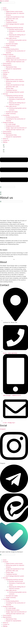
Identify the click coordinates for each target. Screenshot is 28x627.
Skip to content (4, 1)
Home (4, 8)
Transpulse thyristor (11, 22)
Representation (7, 65)
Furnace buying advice (12, 49)
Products (5, 9)
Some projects (7, 63)
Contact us (6, 72)
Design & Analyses (8, 54)
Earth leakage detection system (15, 24)
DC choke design (11, 56)
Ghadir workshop (11, 45)
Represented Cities (11, 67)
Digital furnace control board (14, 11)
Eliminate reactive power (16, 29)
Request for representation (13, 68)
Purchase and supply (12, 43)
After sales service (11, 38)
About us (5, 70)
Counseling (6, 47)
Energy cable (9, 20)
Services (5, 26)
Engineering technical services (14, 27)
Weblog (5, 74)
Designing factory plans (12, 58)
